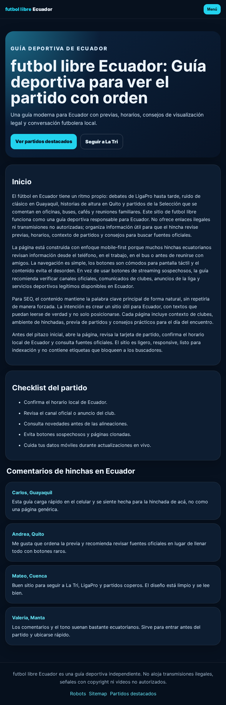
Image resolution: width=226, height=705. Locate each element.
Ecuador (28, 9)
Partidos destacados (133, 693)
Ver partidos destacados (43, 141)
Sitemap (98, 693)
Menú (212, 9)
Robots (78, 693)
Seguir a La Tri (101, 142)
